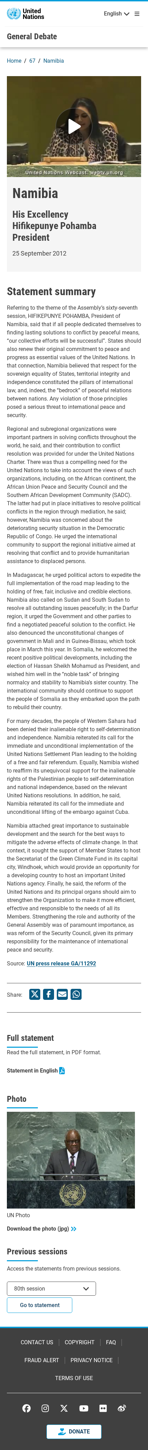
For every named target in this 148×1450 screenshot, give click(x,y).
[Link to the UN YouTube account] (83, 1408)
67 (32, 61)
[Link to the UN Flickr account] (103, 1408)
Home (14, 61)
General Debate (32, 36)
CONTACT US (37, 1342)
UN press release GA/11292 (61, 963)
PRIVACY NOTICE (92, 1360)
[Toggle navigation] (135, 14)
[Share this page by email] (62, 994)
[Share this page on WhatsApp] (76, 994)
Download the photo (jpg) (38, 1228)
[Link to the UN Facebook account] (26, 1408)
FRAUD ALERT (41, 1360)
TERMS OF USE (74, 1378)
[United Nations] (25, 13)
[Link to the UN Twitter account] (64, 1408)
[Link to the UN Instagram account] (45, 1408)
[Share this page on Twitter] (34, 994)
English (113, 13)
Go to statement (40, 1305)
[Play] (74, 126)
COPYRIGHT (80, 1342)
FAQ (111, 1342)
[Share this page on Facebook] (48, 994)
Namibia (53, 61)
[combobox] (51, 1289)
